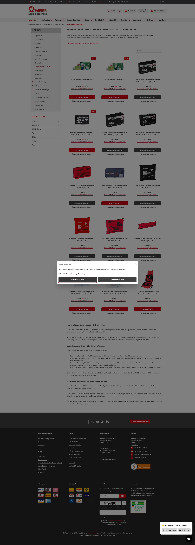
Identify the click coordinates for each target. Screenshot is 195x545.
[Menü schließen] (135, 264)
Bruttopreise (77, 280)
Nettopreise (117, 280)
